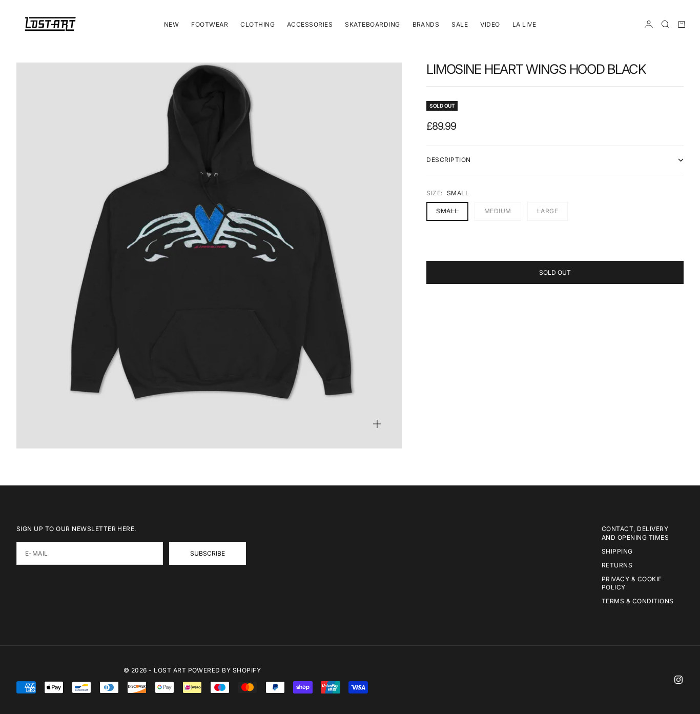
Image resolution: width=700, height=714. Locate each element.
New (171, 24)
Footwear (209, 24)
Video (490, 24)
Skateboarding (372, 24)
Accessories (310, 24)
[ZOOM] (377, 424)
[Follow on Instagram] (678, 680)
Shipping (617, 551)
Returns (617, 565)
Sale (459, 24)
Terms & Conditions (638, 601)
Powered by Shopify (224, 670)
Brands (426, 24)
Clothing (257, 24)
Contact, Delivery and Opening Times (635, 533)
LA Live (524, 24)
